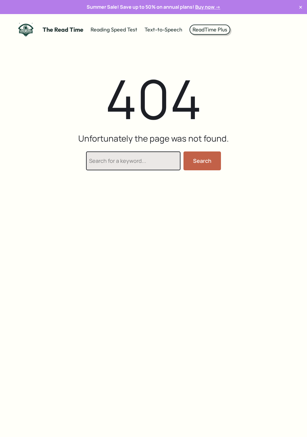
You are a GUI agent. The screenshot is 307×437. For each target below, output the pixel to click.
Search (202, 160)
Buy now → (207, 7)
